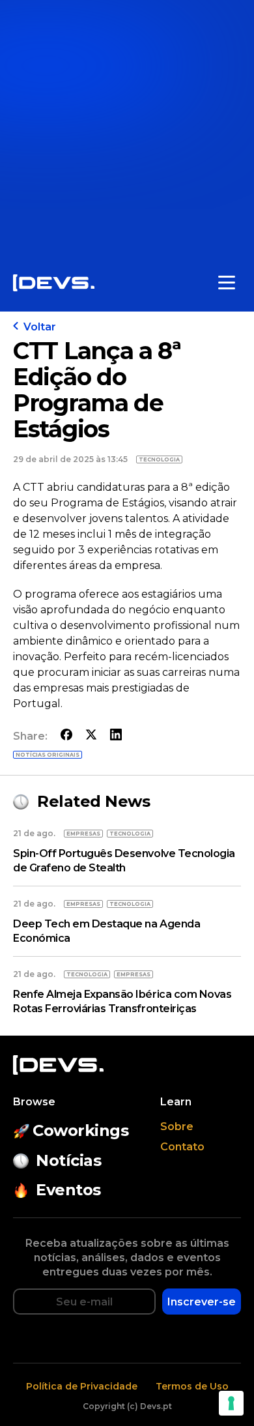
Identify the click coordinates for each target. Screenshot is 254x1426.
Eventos (68, 1189)
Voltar (39, 327)
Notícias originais (47, 754)
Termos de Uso (192, 1386)
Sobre (176, 1126)
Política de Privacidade (81, 1386)
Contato (182, 1147)
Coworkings (80, 1130)
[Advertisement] (127, 127)
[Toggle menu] (226, 283)
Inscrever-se (201, 1302)
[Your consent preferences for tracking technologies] (231, 1403)
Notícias (68, 1160)
